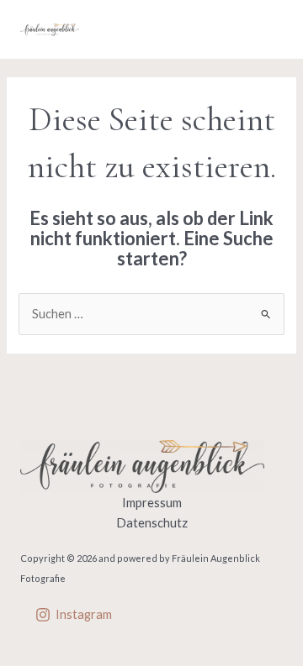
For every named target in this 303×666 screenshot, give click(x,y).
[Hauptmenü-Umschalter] (265, 29)
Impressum (152, 503)
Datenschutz (152, 523)
